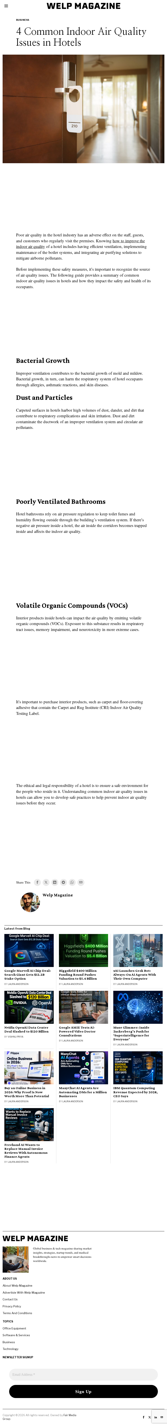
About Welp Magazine (17, 1285)
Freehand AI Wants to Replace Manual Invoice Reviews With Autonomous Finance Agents (26, 1151)
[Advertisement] (83, 200)
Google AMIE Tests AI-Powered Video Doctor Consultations (77, 1031)
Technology (10, 1349)
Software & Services (16, 1335)
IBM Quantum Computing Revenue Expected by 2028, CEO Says (135, 1092)
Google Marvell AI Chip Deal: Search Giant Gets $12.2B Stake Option (27, 975)
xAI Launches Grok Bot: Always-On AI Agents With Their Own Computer (134, 975)
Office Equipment (14, 1328)
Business (22, 19)
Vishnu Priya (15, 1036)
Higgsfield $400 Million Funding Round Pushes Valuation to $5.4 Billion (78, 975)
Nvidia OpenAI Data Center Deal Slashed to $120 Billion (26, 1029)
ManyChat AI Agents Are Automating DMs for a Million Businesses (83, 1092)
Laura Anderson (18, 984)
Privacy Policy (12, 1306)
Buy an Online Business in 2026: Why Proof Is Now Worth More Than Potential (26, 1092)
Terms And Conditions (17, 1313)
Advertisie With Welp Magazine (24, 1292)
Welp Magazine (58, 895)
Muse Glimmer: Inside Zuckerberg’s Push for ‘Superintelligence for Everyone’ (131, 1033)
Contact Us (10, 1299)
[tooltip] (37, 882)
